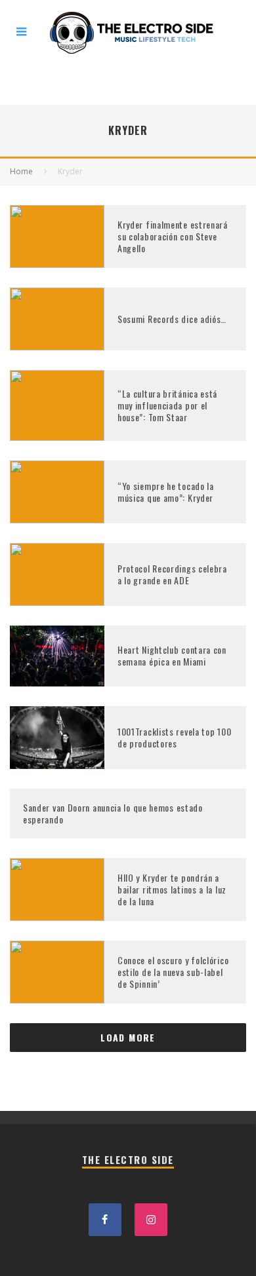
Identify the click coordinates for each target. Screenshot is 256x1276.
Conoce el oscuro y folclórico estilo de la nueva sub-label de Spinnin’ (172, 971)
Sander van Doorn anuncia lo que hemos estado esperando (113, 813)
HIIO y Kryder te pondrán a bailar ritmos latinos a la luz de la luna (171, 889)
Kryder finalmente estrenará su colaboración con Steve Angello (172, 236)
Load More (128, 1037)
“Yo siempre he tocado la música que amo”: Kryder (165, 491)
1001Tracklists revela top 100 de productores (174, 737)
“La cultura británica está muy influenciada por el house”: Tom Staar (167, 405)
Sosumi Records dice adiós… (171, 319)
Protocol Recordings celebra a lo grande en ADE (172, 574)
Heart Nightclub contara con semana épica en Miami (171, 655)
